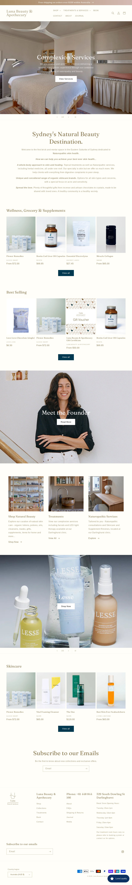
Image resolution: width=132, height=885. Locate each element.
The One (71, 712)
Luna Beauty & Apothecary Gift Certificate (80, 339)
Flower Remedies (14, 256)
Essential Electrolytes (77, 256)
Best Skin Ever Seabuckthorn (111, 712)
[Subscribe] (86, 769)
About (69, 804)
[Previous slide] (57, 117)
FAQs (69, 808)
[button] (57, 10)
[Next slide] (68, 117)
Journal (70, 817)
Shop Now (13, 542)
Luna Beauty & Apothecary (102, 876)
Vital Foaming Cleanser (47, 712)
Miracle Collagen (105, 256)
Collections (41, 808)
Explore (92, 538)
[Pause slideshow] (75, 117)
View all (66, 273)
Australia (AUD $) (17, 874)
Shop (38, 804)
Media (69, 822)
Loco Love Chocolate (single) (20, 338)
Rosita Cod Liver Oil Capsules (50, 256)
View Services (66, 79)
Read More (66, 422)
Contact (39, 822)
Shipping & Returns (75, 813)
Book (38, 817)
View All (52, 538)
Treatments (41, 813)
